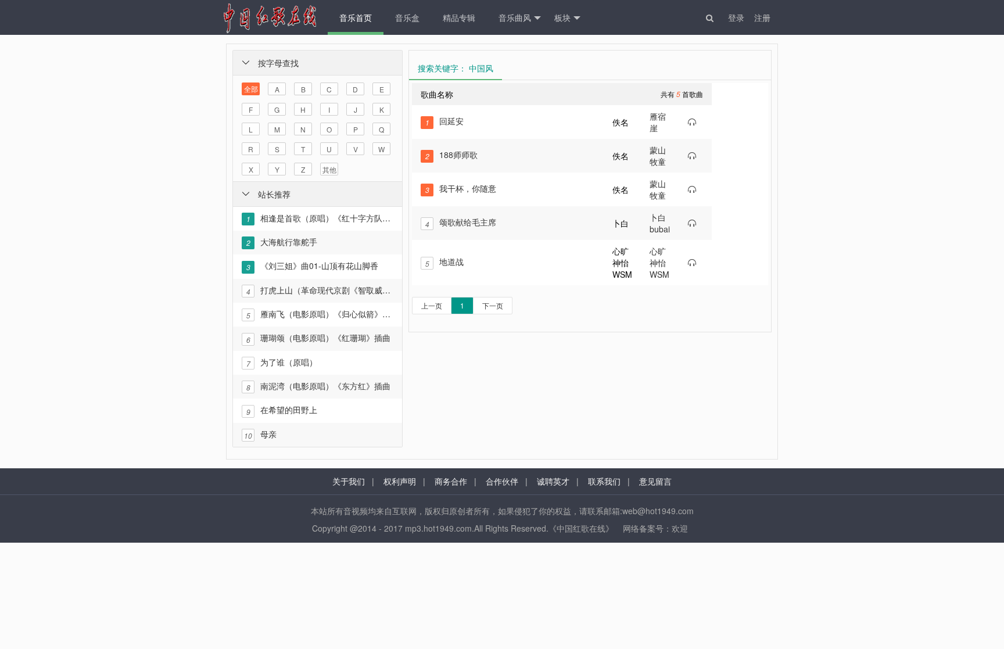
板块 (562, 17)
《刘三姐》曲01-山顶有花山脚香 (312, 265)
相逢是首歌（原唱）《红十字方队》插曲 (319, 218)
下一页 (492, 305)
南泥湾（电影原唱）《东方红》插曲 (318, 386)
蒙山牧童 (658, 155)
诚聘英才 (553, 481)
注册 (762, 17)
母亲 (260, 434)
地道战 (444, 262)
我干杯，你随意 (461, 188)
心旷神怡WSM (659, 262)
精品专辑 (459, 17)
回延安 (444, 121)
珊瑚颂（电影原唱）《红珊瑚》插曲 (318, 338)
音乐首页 (355, 17)
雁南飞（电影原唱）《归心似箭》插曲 (319, 314)
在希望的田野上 (282, 410)
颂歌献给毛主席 (461, 222)
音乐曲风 (515, 17)
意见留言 (655, 481)
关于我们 (348, 481)
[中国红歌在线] (269, 17)
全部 (251, 89)
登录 (736, 17)
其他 (329, 169)
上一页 (431, 305)
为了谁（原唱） (282, 362)
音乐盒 (407, 17)
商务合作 (451, 481)
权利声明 (399, 481)
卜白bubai (660, 223)
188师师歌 (451, 154)
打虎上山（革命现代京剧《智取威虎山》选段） (319, 290)
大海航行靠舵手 (282, 242)
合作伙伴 (502, 481)
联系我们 (604, 481)
